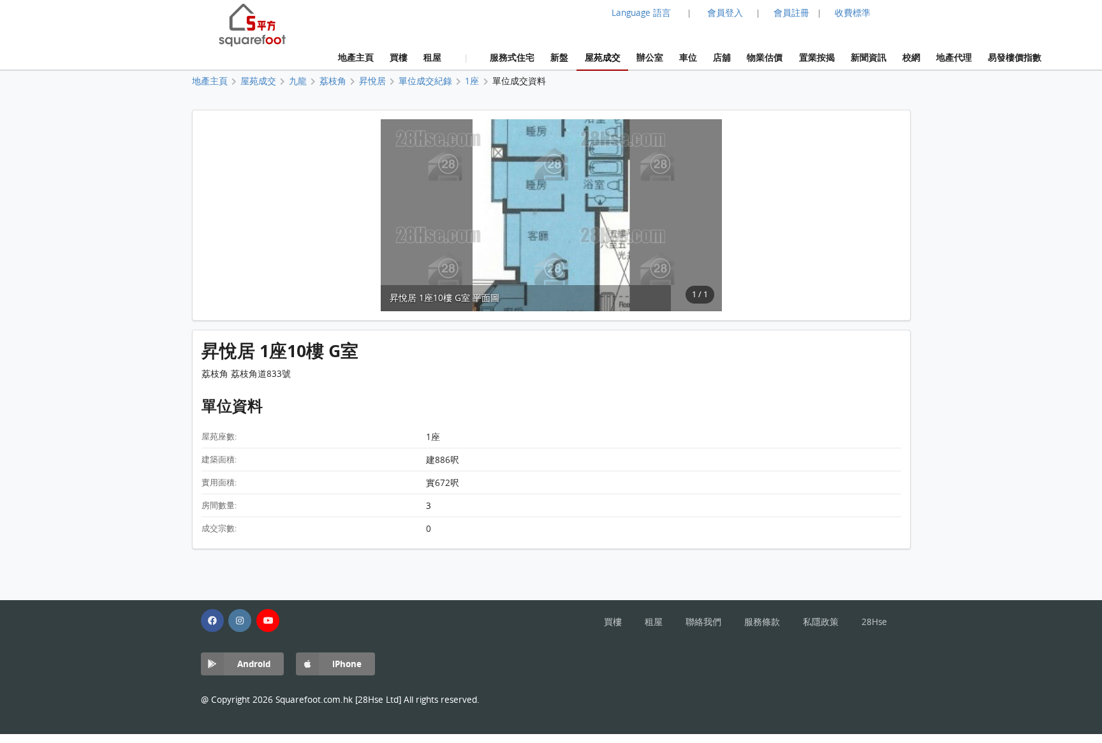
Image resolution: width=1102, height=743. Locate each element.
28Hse (874, 622)
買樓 (399, 57)
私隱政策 (821, 622)
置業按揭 (817, 57)
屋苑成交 (603, 57)
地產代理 (954, 57)
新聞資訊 (868, 57)
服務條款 (762, 622)
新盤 (559, 57)
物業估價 (764, 57)
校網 (911, 57)
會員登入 (725, 12)
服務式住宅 (512, 57)
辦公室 (649, 57)
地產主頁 (356, 57)
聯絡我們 (703, 622)
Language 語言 (641, 12)
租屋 (432, 57)
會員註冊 (791, 12)
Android (253, 664)
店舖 (722, 57)
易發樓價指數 (1014, 57)
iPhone (347, 664)
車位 (688, 57)
